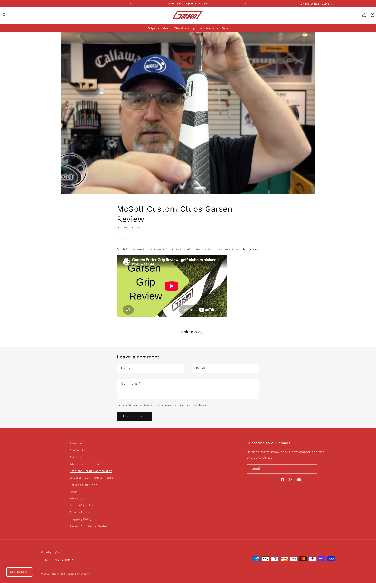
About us (76, 443)
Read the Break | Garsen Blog (91, 470)
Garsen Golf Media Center (88, 526)
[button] (4, 15)
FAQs (73, 491)
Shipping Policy (81, 519)
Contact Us (78, 450)
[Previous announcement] (130, 3)
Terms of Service (82, 505)
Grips (151, 28)
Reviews (75, 457)
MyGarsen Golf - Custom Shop (92, 477)
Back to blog (190, 332)
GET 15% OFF (19, 572)
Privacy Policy (79, 512)
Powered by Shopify (78, 574)
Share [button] (125, 239)
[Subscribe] (312, 469)
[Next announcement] (245, 3)
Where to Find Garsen (86, 464)
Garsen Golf (58, 574)
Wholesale (207, 28)
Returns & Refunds (83, 484)
